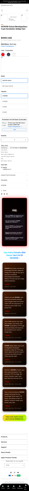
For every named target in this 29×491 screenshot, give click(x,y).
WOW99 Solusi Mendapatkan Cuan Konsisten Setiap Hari (14, 2)
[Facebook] (2, 194)
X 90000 (5, 96)
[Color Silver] (14, 54)
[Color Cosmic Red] (3, 54)
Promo (3, 488)
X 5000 (4, 107)
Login (8, 488)
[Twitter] (5, 194)
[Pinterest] (7, 194)
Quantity (3, 135)
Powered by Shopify (19, 482)
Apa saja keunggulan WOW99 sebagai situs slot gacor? (12, 221)
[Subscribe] (23, 465)
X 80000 (4, 101)
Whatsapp (20, 488)
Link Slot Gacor (6, 80)
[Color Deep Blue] (8, 54)
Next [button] (27, 2)
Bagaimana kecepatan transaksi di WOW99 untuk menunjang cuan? (13, 233)
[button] (14, 175)
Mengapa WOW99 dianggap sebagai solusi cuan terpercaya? (14, 238)
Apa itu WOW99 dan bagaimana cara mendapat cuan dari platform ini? (14, 216)
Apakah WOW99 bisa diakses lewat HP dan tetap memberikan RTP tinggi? (14, 227)
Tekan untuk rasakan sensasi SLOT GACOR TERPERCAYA (14, 418)
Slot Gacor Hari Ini (7, 86)
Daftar (14, 488)
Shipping (9, 40)
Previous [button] (1, 2)
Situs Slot (11, 482)
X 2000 (4, 112)
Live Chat (25, 488)
